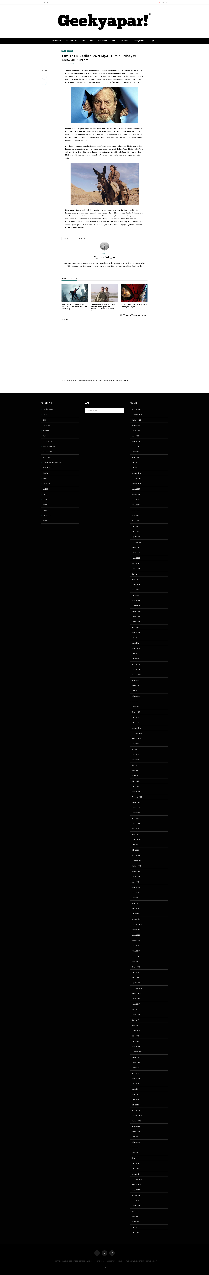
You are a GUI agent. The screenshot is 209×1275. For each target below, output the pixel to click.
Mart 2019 (135, 882)
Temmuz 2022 (137, 669)
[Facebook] (44, 77)
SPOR (45, 505)
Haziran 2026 (136, 420)
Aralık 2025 (135, 452)
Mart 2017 (135, 1009)
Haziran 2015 (136, 1121)
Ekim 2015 (135, 1100)
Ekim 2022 (135, 654)
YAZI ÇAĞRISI (139, 41)
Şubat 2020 (136, 823)
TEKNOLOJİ (47, 515)
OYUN (114, 41)
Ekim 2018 (135, 908)
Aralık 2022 (135, 643)
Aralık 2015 (135, 1089)
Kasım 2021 (136, 712)
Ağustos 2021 (136, 728)
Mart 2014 (135, 1200)
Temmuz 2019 (137, 861)
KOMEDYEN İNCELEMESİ (52, 462)
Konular (45, 473)
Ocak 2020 (135, 829)
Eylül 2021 (135, 723)
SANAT (45, 499)
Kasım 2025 (136, 457)
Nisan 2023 (136, 622)
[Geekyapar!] (104, 21)
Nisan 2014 (136, 1195)
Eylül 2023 (135, 595)
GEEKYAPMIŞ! (47, 452)
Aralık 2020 (135, 770)
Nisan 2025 (136, 494)
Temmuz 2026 (137, 415)
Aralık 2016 (135, 1025)
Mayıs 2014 (136, 1190)
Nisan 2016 (136, 1068)
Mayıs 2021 (136, 744)
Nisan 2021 (136, 749)
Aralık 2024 (135, 515)
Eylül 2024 (135, 531)
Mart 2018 (135, 946)
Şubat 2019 (136, 887)
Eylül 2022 (135, 659)
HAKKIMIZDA (56, 41)
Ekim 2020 (135, 781)
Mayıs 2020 (136, 808)
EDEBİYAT (124, 41)
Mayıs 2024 (136, 553)
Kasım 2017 (136, 967)
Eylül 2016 (135, 1041)
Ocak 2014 (135, 1211)
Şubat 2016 (136, 1078)
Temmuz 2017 (137, 988)
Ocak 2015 (135, 1147)
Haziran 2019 (136, 866)
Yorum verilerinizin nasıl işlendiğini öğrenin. (114, 380)
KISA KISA (46, 457)
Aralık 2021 (135, 707)
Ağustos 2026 (136, 409)
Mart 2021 (135, 754)
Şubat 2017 (136, 1015)
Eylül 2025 (135, 468)
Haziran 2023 (136, 611)
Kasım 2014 (136, 1158)
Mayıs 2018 (136, 935)
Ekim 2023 (135, 590)
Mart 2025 (135, 499)
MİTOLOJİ (46, 484)
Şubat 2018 (136, 951)
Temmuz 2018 (137, 924)
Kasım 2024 (136, 521)
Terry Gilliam (79, 238)
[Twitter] (44, 82)
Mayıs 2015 (136, 1126)
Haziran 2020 (136, 802)
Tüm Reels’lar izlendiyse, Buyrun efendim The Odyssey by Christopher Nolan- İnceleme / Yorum (103, 308)
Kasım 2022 (136, 648)
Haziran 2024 (136, 547)
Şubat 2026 (136, 441)
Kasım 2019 (136, 839)
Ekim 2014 (135, 1163)
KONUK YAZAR (48, 468)
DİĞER (45, 415)
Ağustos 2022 (136, 664)
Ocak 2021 (135, 765)
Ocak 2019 (135, 892)
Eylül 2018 (135, 914)
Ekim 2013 (135, 1227)
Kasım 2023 (136, 584)
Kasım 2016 (136, 1031)
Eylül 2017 (135, 977)
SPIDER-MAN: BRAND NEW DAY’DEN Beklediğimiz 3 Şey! (134, 306)
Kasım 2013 (136, 1222)
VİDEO (45, 521)
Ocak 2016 (135, 1084)
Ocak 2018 (135, 956)
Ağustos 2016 (136, 1047)
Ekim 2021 (135, 717)
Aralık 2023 (135, 579)
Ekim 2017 (135, 972)
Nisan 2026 (136, 430)
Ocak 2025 (135, 510)
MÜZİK (45, 489)
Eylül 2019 (135, 850)
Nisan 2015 (136, 1131)
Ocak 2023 (135, 638)
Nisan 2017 (136, 1004)
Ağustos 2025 (136, 473)
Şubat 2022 (136, 696)
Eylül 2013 (135, 1232)
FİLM (83, 41)
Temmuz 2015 (137, 1115)
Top (105, 1267)
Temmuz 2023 (137, 606)
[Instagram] (112, 1253)
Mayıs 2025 (136, 489)
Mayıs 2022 (136, 680)
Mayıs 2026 (136, 425)
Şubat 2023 (136, 632)
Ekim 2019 (135, 845)
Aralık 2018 (135, 898)
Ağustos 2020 (136, 792)
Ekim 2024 (135, 526)
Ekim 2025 (135, 462)
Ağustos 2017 (136, 983)
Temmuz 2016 (137, 1052)
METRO (69, 51)
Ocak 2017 (135, 1020)
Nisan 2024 (136, 558)
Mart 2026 (135, 436)
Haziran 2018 (136, 930)
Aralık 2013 (135, 1216)
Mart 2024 (135, 563)
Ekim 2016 (135, 1036)
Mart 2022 (135, 691)
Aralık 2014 (135, 1153)
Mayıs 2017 (136, 999)
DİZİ (91, 41)
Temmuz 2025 (137, 478)
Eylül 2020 (135, 786)
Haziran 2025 (136, 484)
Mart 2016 (135, 1073)
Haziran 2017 (136, 993)
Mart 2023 (135, 627)
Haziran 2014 (136, 1184)
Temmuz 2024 (137, 542)
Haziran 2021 (136, 738)
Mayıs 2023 (136, 616)
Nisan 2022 (136, 685)
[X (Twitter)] (104, 1253)
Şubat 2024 (136, 569)
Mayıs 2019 (136, 871)
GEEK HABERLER (71, 41)
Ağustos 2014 (136, 1174)
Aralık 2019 (135, 834)
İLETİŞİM (151, 41)
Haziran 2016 (136, 1057)
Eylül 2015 (135, 1105)
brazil (66, 238)
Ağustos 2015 (136, 1110)
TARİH (45, 510)
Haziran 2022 (136, 675)
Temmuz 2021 (137, 733)
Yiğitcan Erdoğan (69, 64)
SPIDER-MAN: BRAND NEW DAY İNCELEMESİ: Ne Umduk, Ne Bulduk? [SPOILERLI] (75, 307)
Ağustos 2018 (136, 919)
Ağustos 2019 (136, 855)
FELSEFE (46, 430)
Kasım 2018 (136, 903)
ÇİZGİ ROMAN (48, 409)
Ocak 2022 (135, 701)
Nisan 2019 (136, 877)
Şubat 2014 (136, 1206)
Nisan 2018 (136, 940)
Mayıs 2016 (136, 1062)
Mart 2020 (135, 818)
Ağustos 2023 (136, 600)
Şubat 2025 (136, 505)
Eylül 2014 (135, 1169)
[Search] (159, 2)
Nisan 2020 (136, 813)
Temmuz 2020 (137, 797)
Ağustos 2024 (136, 537)
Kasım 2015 (136, 1094)
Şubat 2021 (136, 760)
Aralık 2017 (135, 962)
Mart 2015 (135, 1137)
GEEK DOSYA (102, 41)
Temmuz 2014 (137, 1179)
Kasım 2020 (136, 776)
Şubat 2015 (136, 1142)
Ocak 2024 (135, 574)
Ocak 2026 (135, 446)
